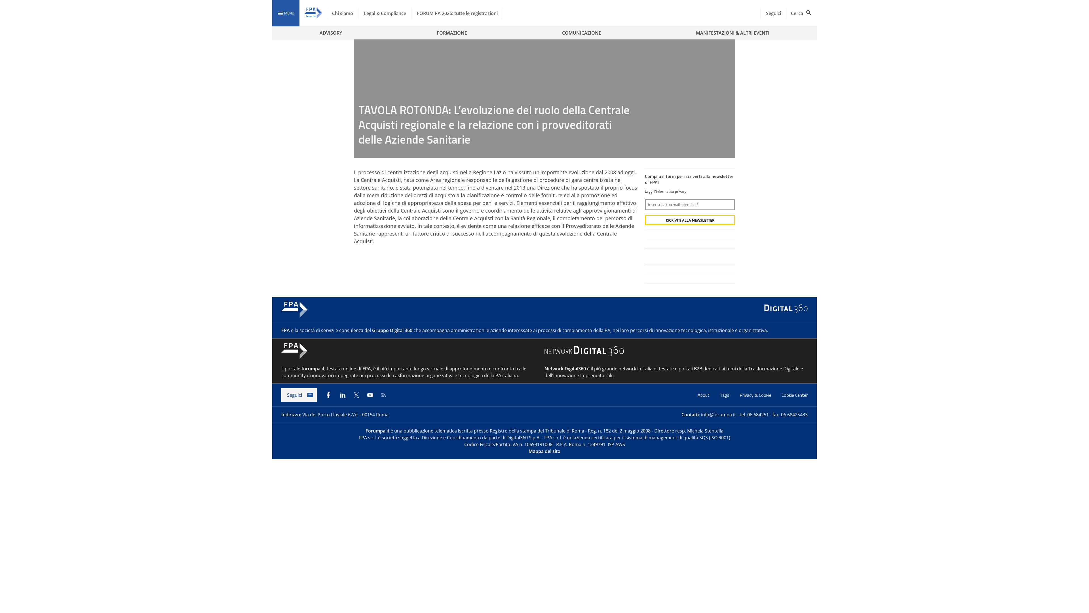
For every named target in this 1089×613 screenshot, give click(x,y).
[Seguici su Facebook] (328, 395)
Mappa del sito (544, 451)
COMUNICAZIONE (581, 33)
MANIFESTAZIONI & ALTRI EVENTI (732, 33)
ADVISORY (331, 33)
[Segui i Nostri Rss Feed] (383, 395)
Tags (725, 395)
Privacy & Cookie (756, 395)
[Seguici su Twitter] (356, 395)
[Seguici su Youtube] (370, 395)
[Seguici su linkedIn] (342, 395)
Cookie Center (795, 395)
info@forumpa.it (718, 415)
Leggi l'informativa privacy (665, 191)
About (704, 395)
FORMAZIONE (452, 33)
